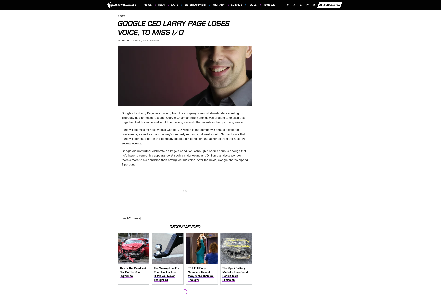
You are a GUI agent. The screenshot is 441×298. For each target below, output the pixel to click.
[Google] (301, 5)
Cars (174, 4)
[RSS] (314, 5)
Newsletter (331, 4)
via (124, 218)
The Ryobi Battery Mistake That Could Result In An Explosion (235, 274)
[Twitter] (294, 5)
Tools (252, 4)
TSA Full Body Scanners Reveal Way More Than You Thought (201, 274)
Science (236, 4)
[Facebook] (287, 5)
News (148, 4)
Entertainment (195, 4)
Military (219, 4)
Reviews (269, 4)
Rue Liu (125, 41)
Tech (161, 4)
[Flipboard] (307, 5)
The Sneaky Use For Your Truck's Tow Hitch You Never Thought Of (167, 274)
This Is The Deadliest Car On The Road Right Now (133, 272)
